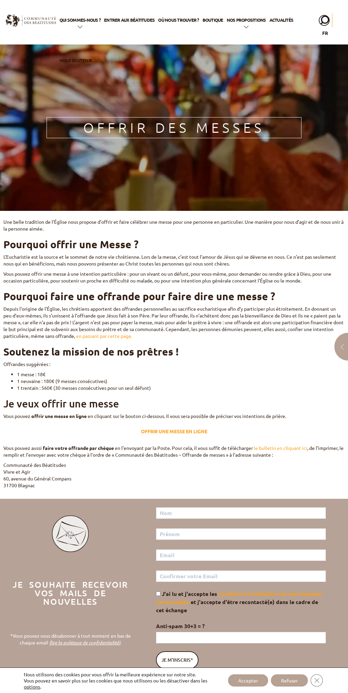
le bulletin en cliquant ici (280, 448)
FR (325, 33)
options (32, 686)
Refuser (289, 680)
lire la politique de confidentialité (85, 642)
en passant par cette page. (104, 336)
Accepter (248, 680)
